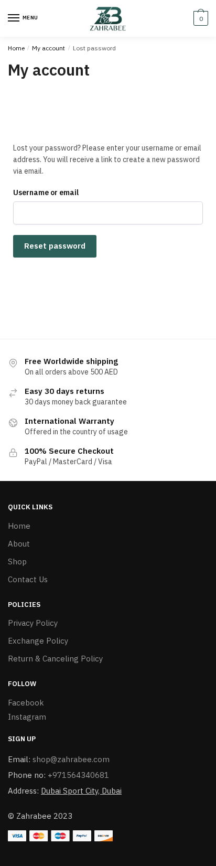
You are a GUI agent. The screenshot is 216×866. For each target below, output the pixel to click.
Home (16, 48)
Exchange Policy (38, 641)
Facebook (26, 703)
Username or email (46, 192)
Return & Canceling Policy (55, 659)
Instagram (27, 717)
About (19, 544)
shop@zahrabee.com (71, 759)
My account (48, 48)
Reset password (54, 246)
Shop (17, 561)
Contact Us (28, 579)
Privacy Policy (33, 623)
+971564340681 (78, 775)
